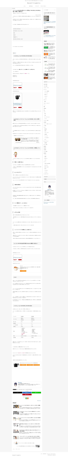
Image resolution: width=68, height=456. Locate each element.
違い (22, 389)
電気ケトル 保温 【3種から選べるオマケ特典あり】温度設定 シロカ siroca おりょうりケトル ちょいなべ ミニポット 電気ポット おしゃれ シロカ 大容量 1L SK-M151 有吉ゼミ (17, 104)
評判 (20, 389)
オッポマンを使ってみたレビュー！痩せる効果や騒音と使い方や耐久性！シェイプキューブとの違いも (50, 22)
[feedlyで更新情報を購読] (18, 386)
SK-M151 (31, 389)
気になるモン (20, 382)
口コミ (18, 389)
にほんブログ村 (46, 203)
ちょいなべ (25, 389)
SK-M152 (28, 389)
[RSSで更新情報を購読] (19, 386)
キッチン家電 (15, 389)
